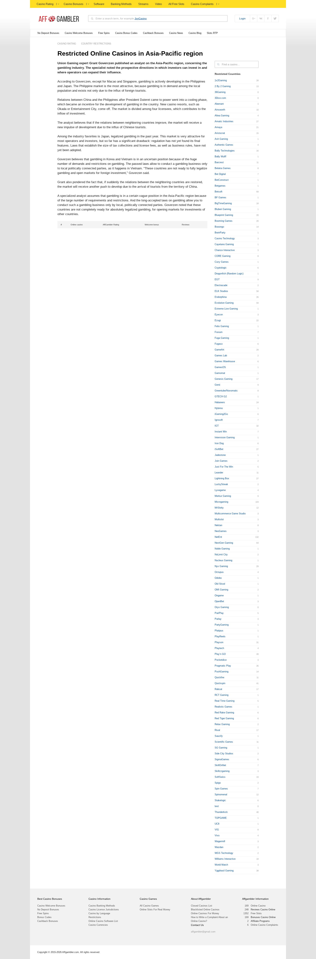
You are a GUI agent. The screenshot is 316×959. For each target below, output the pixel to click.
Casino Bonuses (73, 3)
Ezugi (218, 320)
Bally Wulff (220, 156)
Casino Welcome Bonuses (79, 33)
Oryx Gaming (222, 607)
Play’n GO (220, 654)
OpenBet (219, 601)
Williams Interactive (225, 858)
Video (158, 3)
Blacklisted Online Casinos (205, 909)
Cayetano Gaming (224, 244)
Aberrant (219, 103)
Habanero (220, 402)
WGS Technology (224, 853)
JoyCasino (141, 18)
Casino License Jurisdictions (104, 909)
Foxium (219, 332)
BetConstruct (222, 180)
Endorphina (221, 297)
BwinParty (220, 232)
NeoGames (221, 531)
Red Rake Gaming (224, 712)
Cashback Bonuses (153, 33)
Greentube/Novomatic (226, 390)
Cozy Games (222, 261)
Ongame (219, 595)
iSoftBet (219, 449)
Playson (219, 642)
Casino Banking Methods (102, 905)
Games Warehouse (225, 361)
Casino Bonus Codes (126, 33)
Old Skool (220, 583)
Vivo (217, 835)
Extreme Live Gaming (226, 308)
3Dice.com (220, 98)
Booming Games (223, 220)
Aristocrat (220, 133)
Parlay (218, 619)
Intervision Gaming (225, 437)
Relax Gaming (222, 724)
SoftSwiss (220, 777)
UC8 (217, 823)
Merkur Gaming (223, 496)
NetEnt (218, 537)
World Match (221, 864)
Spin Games (221, 788)
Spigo (218, 782)
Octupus (219, 572)
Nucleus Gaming (223, 560)
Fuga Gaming (222, 338)
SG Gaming (221, 747)
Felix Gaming (222, 326)
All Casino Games (149, 905)
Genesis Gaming (223, 379)
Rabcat (218, 689)
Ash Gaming (221, 139)
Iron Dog (219, 443)
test (217, 806)
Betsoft (218, 191)
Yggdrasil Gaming (224, 870)
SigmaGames (222, 759)
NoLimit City (221, 554)
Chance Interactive (225, 250)
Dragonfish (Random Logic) (229, 273)
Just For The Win (224, 466)
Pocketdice (221, 659)
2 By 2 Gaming (223, 86)
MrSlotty (219, 507)
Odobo (218, 578)
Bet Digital (220, 174)
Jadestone (220, 455)
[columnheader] (63, 224)
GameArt (219, 349)
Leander (219, 472)
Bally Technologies (225, 150)
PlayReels (220, 636)
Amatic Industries (224, 121)
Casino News (176, 33)
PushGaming (221, 671)
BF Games (220, 197)
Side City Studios (224, 753)
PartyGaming (222, 624)
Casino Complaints (202, 3)
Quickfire (219, 677)
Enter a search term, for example (121, 18)
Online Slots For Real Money (155, 909)
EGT (217, 279)
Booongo (219, 226)
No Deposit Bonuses (48, 33)
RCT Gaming (221, 695)
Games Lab (221, 355)
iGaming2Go (221, 414)
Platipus (219, 630)
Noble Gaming (222, 548)
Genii (217, 384)
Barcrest (219, 162)
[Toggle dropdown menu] (58, 4)
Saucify (219, 736)
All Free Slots (176, 3)
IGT (217, 425)
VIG (217, 829)
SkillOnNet (220, 765)
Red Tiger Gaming (224, 718)
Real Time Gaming (224, 700)
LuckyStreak (221, 484)
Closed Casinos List (201, 905)
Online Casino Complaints (264, 925)
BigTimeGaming (223, 203)
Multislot (219, 519)
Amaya (218, 127)
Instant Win (221, 431)
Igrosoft (219, 419)
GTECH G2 (221, 396)
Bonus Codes (44, 917)
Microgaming (221, 501)
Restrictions (95, 917)
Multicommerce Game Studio (230, 513)
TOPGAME (221, 818)
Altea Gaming (222, 115)
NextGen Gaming (224, 542)
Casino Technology (225, 238)
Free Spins (104, 33)
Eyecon (219, 314)
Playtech (219, 648)
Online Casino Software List (103, 921)
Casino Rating (45, 3)
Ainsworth (220, 109)
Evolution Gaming (224, 302)
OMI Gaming (221, 589)
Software (99, 3)
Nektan (218, 525)
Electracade (221, 285)
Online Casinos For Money (205, 913)
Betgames (220, 185)
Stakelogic (220, 800)
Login (242, 18)
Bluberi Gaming (223, 209)
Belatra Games (223, 168)
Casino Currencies (98, 925)
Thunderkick (221, 812)
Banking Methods (121, 3)
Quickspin (220, 683)
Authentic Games (224, 144)
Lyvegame (220, 490)
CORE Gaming (222, 256)
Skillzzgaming (222, 771)
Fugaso (219, 343)
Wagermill (220, 841)
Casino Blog (195, 33)
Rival (217, 730)
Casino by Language (99, 913)
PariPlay (219, 613)
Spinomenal (221, 794)
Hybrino (219, 408)
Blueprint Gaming (224, 215)
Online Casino (258, 905)
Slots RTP (212, 33)
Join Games (221, 460)
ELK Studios (221, 291)
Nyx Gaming (221, 566)
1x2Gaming (221, 80)
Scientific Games (224, 741)
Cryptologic (221, 267)
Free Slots (256, 913)
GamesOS (220, 367)
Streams (143, 3)
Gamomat (220, 373)
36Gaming (220, 92)
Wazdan (219, 847)
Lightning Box (222, 478)
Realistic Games (223, 706)
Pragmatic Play (223, 665)
